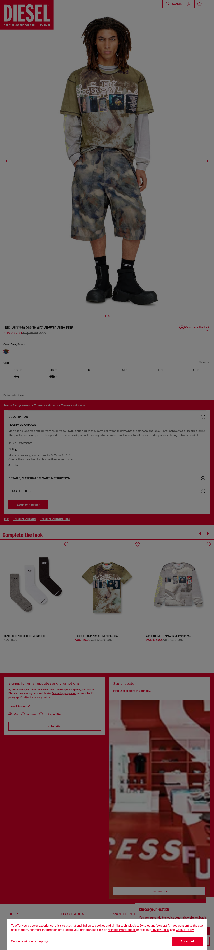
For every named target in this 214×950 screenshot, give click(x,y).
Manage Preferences (122, 929)
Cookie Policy (185, 929)
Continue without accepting (29, 941)
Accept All (187, 941)
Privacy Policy (160, 929)
